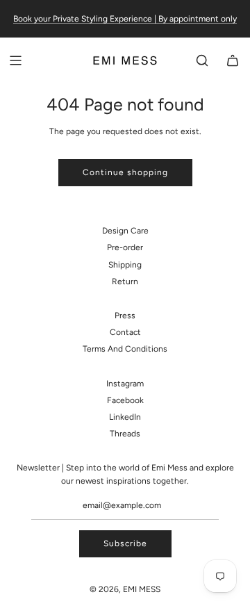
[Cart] (232, 60)
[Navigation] (15, 60)
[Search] (202, 60)
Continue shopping (125, 172)
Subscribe (125, 543)
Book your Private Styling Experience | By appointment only (125, 19)
